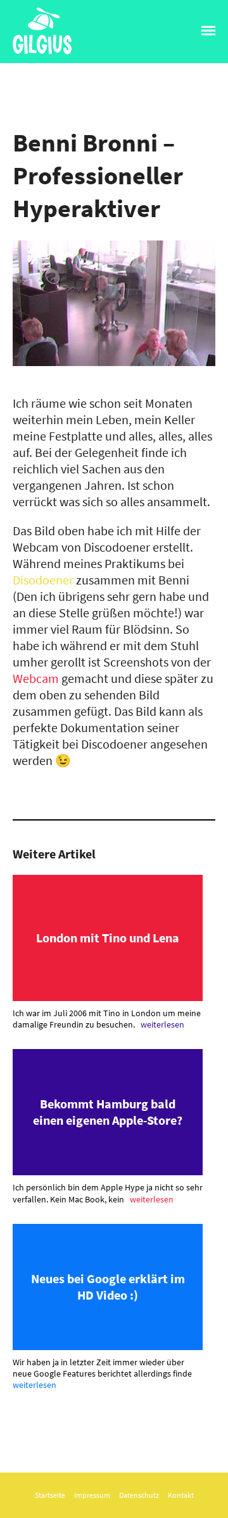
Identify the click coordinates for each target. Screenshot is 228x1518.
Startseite (50, 1495)
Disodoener (43, 580)
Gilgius (30, 53)
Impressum (92, 1495)
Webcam (36, 678)
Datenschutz (139, 1495)
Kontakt (181, 1495)
